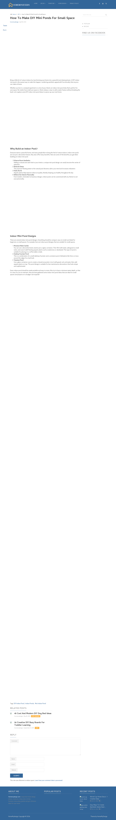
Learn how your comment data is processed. (49, 780)
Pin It (4, 30)
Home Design (62, 4)
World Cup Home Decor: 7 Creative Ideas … (99, 798)
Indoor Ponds (29, 703)
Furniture (51, 4)
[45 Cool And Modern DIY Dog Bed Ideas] (11, 713)
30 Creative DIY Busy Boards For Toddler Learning (29, 724)
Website (14, 770)
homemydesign (14, 22)
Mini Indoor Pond (40, 703)
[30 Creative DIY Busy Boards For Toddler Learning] (11, 723)
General (37, 716)
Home (35, 4)
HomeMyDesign (102, 816)
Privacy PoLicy (74, 4)
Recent (86, 27)
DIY (33, 716)
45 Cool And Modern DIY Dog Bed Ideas (32, 713)
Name (13, 759)
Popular (87, 24)
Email (13, 764)
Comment (14, 741)
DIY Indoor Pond (19, 703)
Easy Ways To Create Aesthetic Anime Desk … (98, 806)
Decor (42, 4)
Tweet (5, 25)
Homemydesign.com (14, 797)
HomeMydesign (13, 816)
